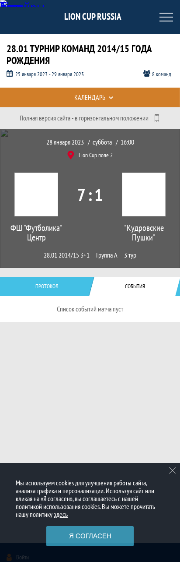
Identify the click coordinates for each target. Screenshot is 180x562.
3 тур (130, 255)
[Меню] (166, 17)
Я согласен (90, 536)
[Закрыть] (173, 470)
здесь (61, 514)
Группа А (107, 255)
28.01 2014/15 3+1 (67, 255)
